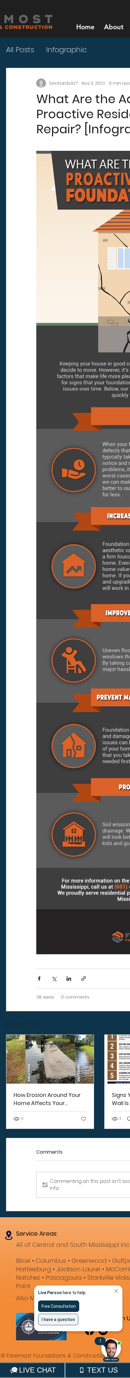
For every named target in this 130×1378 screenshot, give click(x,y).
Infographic (66, 49)
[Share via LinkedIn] (69, 978)
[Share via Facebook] (39, 978)
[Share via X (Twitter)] (54, 978)
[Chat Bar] (65, 1370)
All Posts (20, 49)
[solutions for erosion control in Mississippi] (50, 1059)
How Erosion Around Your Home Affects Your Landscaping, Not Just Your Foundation (47, 1099)
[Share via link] (83, 978)
